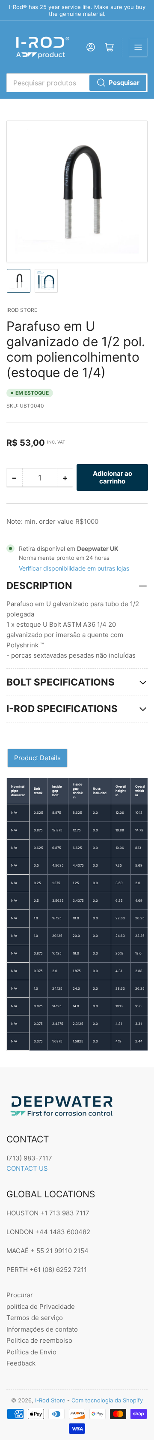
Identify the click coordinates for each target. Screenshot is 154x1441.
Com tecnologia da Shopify (107, 1400)
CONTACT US (27, 1168)
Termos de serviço (34, 1318)
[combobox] (77, 82)
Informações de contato (42, 1329)
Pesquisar (124, 83)
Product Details (37, 758)
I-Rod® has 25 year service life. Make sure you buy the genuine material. (77, 10)
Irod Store (21, 310)
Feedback (21, 1363)
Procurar (19, 1295)
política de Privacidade (40, 1306)
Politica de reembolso (39, 1340)
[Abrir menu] (138, 47)
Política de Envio (31, 1352)
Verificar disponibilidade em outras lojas (74, 568)
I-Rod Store (50, 1400)
